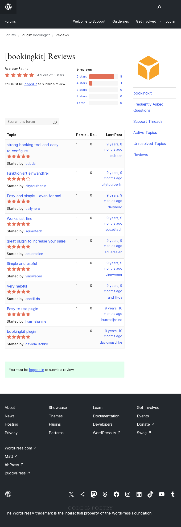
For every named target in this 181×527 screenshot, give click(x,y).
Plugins (55, 424)
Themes (56, 416)
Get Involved (148, 407)
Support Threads (148, 121)
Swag (144, 432)
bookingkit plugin (21, 331)
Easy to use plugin (22, 308)
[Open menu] (173, 7)
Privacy (11, 432)
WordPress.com (21, 448)
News (10, 416)
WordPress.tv (107, 432)
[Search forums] (54, 121)
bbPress (14, 464)
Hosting (11, 424)
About (10, 407)
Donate (146, 424)
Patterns (56, 432)
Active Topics (145, 132)
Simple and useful (22, 263)
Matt (11, 456)
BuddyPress (17, 473)
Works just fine (19, 218)
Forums (10, 21)
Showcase (58, 407)
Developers (102, 424)
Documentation (106, 416)
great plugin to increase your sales (36, 241)
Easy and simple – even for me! (34, 196)
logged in (30, 84)
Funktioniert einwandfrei (28, 173)
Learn (98, 407)
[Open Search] (159, 7)
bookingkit (41, 35)
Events (143, 416)
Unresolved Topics (149, 143)
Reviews (140, 154)
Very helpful (17, 286)
